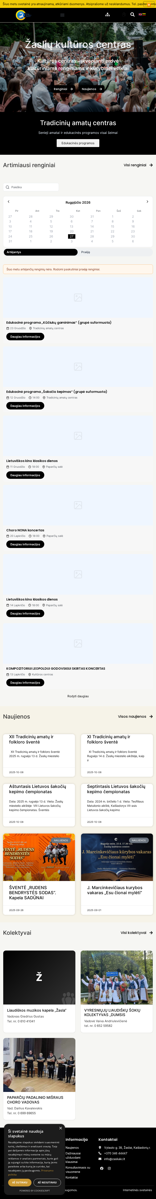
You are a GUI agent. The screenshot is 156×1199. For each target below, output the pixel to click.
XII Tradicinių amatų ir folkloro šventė (31, 739)
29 (51, 216)
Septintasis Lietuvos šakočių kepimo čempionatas (116, 789)
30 (72, 216)
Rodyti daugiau (78, 696)
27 (10, 216)
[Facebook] (102, 1168)
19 (51, 231)
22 (112, 231)
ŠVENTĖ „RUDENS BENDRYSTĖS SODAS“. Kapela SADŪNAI (32, 892)
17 (10, 231)
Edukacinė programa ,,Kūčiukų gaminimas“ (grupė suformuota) (59, 322)
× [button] (60, 1128)
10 (10, 226)
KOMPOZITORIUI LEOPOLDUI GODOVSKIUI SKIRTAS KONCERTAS (55, 668)
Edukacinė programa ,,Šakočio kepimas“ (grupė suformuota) (56, 391)
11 (30, 226)
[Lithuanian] (144, 14)
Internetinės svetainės (137, 1190)
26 (51, 236)
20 (72, 231)
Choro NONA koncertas (25, 530)
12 (51, 226)
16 (133, 226)
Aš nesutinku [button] (47, 1182)
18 (30, 231)
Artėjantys (14, 252)
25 (30, 236)
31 (92, 216)
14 (92, 226)
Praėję (85, 252)
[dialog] (34, 1159)
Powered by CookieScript (35, 1190)
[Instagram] (109, 1168)
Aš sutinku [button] (20, 1182)
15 (112, 226)
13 (71, 226)
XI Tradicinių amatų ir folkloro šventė (108, 739)
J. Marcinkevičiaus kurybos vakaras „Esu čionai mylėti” (114, 890)
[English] (140, 14)
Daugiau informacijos (25, 336)
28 (30, 216)
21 (92, 231)
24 (10, 236)
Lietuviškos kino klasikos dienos (32, 461)
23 (133, 231)
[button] (62, 15)
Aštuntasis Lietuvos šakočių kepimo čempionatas (37, 789)
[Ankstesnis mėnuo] (8, 202)
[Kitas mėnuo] (147, 202)
